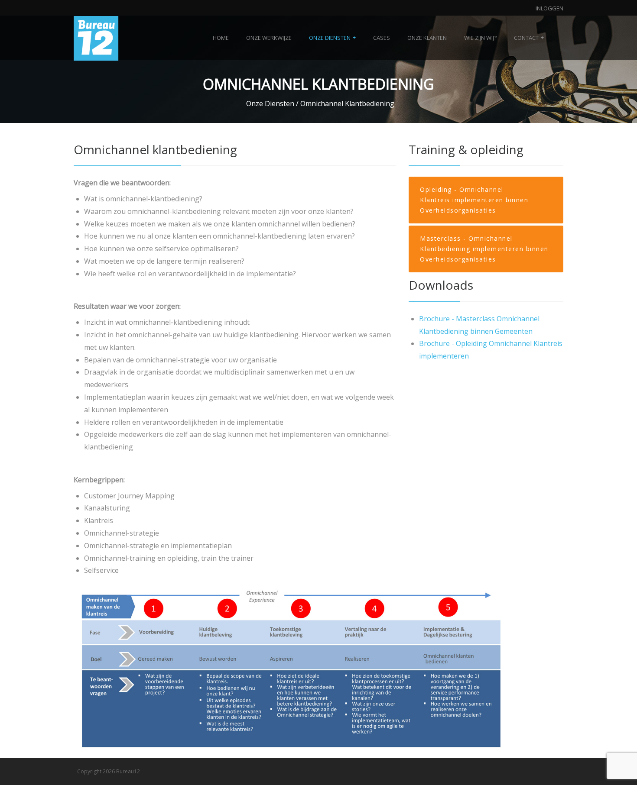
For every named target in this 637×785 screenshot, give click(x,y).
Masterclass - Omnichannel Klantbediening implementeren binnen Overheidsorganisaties (484, 248)
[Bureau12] (96, 37)
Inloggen (549, 8)
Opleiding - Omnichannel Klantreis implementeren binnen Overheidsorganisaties (474, 199)
